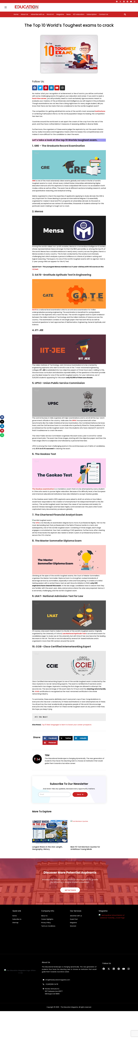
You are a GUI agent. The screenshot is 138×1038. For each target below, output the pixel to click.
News (68, 14)
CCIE (37, 691)
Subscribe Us (16, 919)
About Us (24, 14)
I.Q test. (35, 269)
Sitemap (15, 923)
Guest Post (74, 919)
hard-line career (39, 98)
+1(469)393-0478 (51, 984)
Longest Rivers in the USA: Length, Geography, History (47, 848)
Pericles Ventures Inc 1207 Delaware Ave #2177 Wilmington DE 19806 (53, 991)
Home (16, 14)
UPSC (74, 420)
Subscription (92, 14)
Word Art (50, 14)
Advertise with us (37, 14)
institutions (100, 111)
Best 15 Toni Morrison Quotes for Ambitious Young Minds (85, 848)
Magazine (60, 14)
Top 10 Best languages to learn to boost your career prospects (66, 725)
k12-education (78, 14)
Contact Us (103, 14)
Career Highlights (47, 919)
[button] (125, 14)
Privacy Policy (46, 923)
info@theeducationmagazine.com (57, 980)
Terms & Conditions (48, 926)
